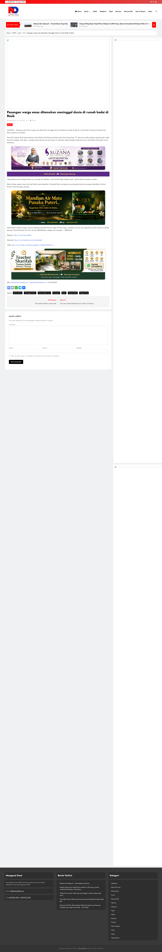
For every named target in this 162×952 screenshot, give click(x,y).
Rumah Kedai (73, 293)
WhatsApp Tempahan (72, 274)
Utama (79, 11)
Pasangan (56, 293)
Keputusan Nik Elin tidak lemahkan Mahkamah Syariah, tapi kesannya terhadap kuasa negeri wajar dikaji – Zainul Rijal (80, 906)
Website (78, 348)
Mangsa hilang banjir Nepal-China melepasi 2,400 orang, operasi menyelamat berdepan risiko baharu (68, 24)
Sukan (150, 11)
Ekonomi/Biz (128, 11)
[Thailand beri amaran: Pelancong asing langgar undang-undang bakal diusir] (110, 24)
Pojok (111, 11)
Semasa (10, 124)
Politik (95, 11)
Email (45, 348)
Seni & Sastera (140, 11)
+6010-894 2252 (13, 897)
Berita (86, 11)
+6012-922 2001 (25, 897)
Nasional (113, 907)
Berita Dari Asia (115, 887)
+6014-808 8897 (52, 222)
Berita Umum (115, 891)
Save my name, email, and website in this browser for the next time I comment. (35, 356)
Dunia (113, 895)
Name (11, 348)
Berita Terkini (18, 293)
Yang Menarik (115, 938)
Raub (64, 293)
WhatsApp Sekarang (67, 174)
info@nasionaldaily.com (17, 891)
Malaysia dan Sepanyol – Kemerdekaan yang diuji (75, 883)
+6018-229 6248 (49, 174)
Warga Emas (84, 293)
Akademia (103, 11)
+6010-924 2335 (71, 222)
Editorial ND (12, 120)
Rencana (118, 11)
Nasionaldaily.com (44, 293)
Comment (12, 325)
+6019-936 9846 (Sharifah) (49, 274)
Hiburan (113, 903)
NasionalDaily (82, 948)
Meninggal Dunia (30, 293)
